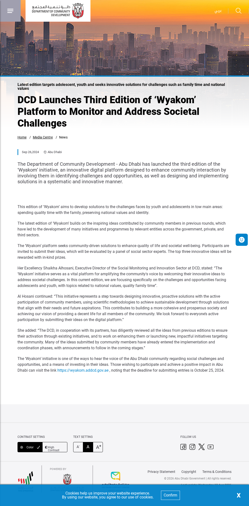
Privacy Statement (161, 472)
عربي (218, 11)
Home (22, 137)
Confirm (170, 495)
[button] (242, 240)
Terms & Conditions (216, 472)
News (63, 137)
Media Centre (43, 137)
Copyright (188, 472)
